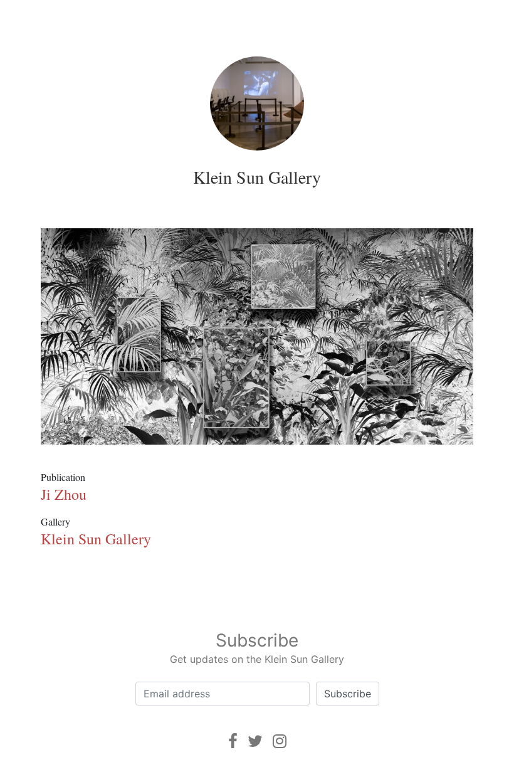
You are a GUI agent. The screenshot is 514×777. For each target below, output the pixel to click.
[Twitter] (255, 741)
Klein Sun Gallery (257, 177)
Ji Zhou (64, 494)
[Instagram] (279, 741)
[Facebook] (233, 741)
